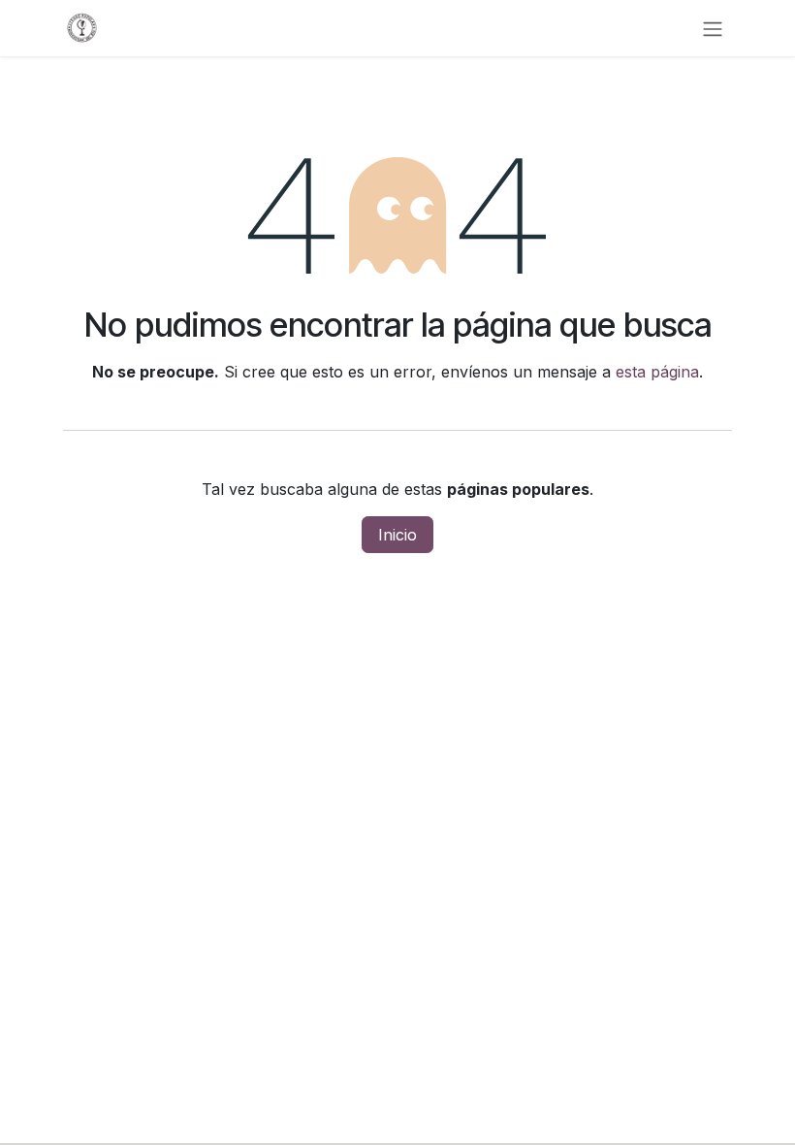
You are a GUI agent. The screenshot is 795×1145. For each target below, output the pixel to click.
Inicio (397, 534)
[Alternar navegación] (712, 28)
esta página (657, 371)
